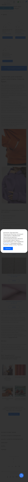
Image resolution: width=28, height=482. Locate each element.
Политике (7, 243)
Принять (8, 248)
